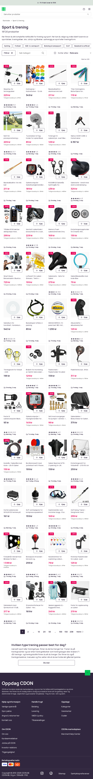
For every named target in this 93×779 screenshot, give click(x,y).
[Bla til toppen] (87, 672)
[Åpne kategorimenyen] (89, 9)
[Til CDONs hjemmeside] (3, 9)
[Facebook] (51, 773)
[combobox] (46, 14)
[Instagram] (42, 773)
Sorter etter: (63, 53)
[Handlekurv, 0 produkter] (84, 9)
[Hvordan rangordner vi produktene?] (55, 53)
